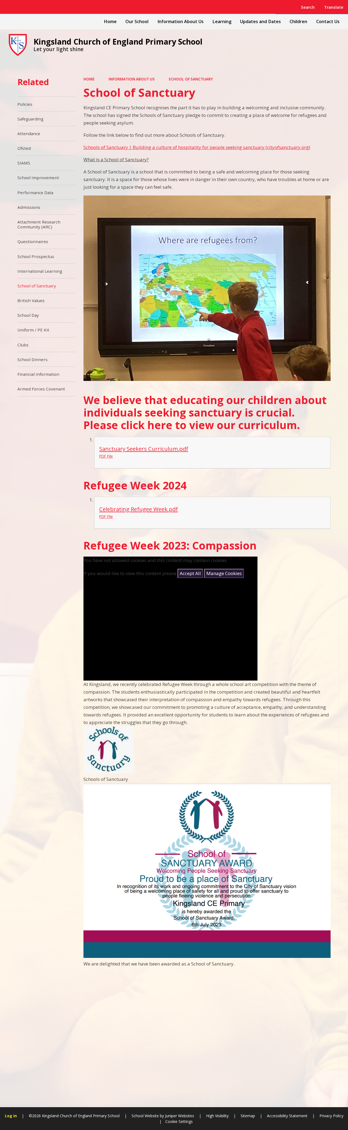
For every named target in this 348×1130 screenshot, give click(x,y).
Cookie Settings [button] (179, 1121)
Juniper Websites (179, 1115)
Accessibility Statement (287, 1115)
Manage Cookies (224, 573)
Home (88, 79)
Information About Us (131, 79)
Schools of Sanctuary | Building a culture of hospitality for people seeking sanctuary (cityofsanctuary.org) (196, 147)
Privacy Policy (331, 1115)
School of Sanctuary (191, 79)
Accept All (190, 573)
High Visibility (217, 1115)
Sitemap (248, 1115)
